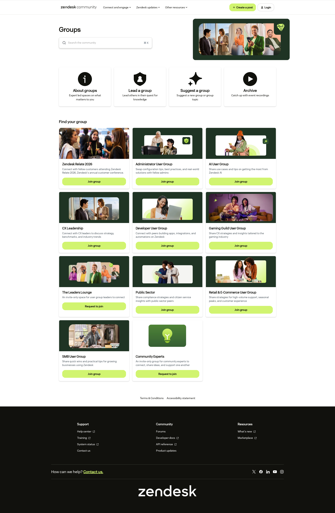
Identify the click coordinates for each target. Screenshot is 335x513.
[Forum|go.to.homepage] (78, 7)
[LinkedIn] (268, 472)
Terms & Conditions (152, 398)
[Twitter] (254, 472)
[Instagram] (282, 472)
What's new (245, 431)
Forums (161, 431)
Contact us (83, 450)
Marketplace (246, 438)
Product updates (166, 450)
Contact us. (93, 471)
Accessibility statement (181, 398)
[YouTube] (275, 472)
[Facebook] (261, 472)
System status (86, 444)
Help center (84, 431)
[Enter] (62, 42)
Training (82, 438)
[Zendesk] (167, 495)
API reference (165, 444)
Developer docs (166, 438)
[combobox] (105, 42)
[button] (242, 7)
